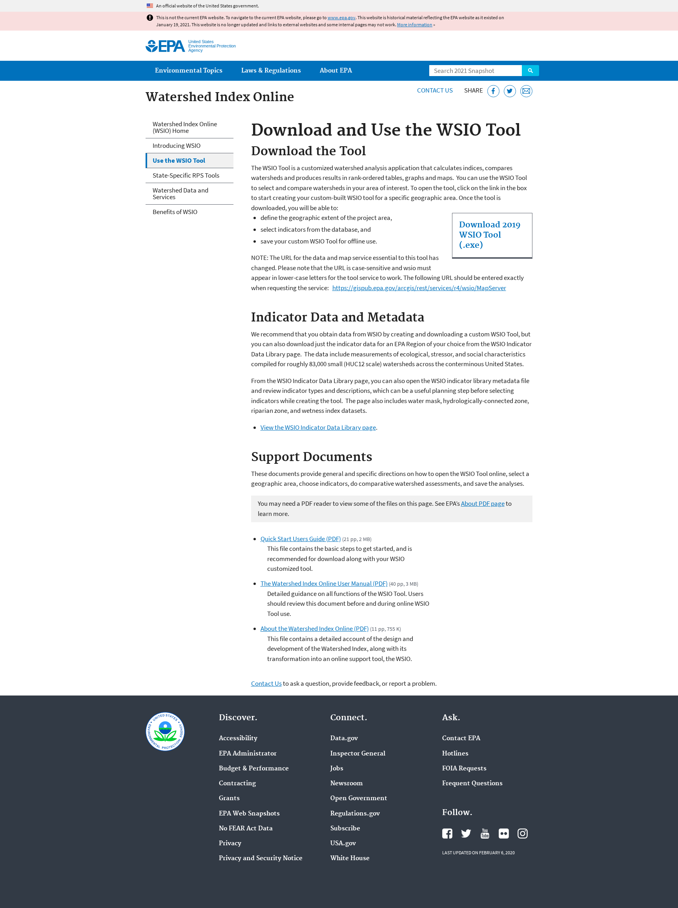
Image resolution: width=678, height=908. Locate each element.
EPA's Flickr (504, 833)
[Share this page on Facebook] (493, 91)
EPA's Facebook (447, 833)
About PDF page (483, 503)
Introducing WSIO (176, 145)
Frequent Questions (472, 783)
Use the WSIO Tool (179, 160)
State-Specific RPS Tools (186, 175)
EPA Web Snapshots (249, 813)
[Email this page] (526, 91)
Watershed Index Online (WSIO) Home (185, 127)
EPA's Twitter (466, 833)
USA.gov (343, 843)
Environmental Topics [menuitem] (188, 70)
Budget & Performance (254, 768)
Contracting (237, 783)
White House (350, 858)
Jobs (336, 768)
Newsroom (346, 783)
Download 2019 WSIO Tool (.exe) (490, 235)
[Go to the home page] (165, 46)
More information (414, 24)
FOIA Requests (464, 768)
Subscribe (345, 828)
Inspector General (357, 753)
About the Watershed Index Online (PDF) (315, 628)
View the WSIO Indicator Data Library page (318, 427)
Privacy (230, 843)
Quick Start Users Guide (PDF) (301, 538)
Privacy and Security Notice (261, 858)
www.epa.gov (341, 17)
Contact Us (435, 90)
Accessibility (238, 738)
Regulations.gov (355, 813)
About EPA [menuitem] (336, 70)
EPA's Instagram (523, 833)
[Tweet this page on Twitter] (510, 91)
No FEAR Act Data (246, 828)
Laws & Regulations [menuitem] (271, 70)
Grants (229, 798)
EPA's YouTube (485, 833)
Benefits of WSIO (175, 211)
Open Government (358, 798)
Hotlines (455, 753)
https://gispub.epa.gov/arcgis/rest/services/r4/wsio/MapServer (419, 287)
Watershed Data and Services (180, 193)
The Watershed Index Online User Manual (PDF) (324, 583)
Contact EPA (461, 738)
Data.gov (344, 738)
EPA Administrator (248, 753)
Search (530, 70)
